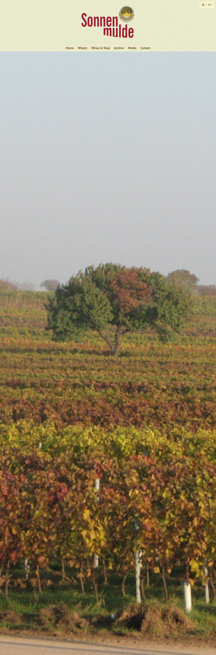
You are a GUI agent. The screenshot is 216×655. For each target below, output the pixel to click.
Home (70, 48)
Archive (119, 48)
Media (132, 48)
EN (209, 4)
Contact (145, 48)
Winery (82, 48)
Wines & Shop (100, 48)
